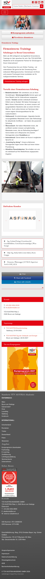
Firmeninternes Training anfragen (16, 81)
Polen (4, 438)
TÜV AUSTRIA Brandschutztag (16, 328)
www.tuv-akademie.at (11, 513)
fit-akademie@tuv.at (12, 307)
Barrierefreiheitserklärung (10, 566)
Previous (6, 220)
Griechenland (6, 425)
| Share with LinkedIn (23, 282)
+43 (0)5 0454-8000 (10, 509)
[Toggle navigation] (5, 12)
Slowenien (5, 441)
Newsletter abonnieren (23, 37)
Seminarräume (7, 459)
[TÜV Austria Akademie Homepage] (6, 4)
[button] (4, 180)
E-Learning (5, 452)
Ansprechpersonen (8, 550)
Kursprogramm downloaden (11, 447)
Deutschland (6, 434)
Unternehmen (6, 461)
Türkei (4, 431)
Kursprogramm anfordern (23, 33)
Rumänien (5, 428)
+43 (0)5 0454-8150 (12, 305)
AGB (3, 563)
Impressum (5, 553)
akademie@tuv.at (9, 511)
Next (39, 220)
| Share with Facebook (23, 278)
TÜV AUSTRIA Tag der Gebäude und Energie (21, 336)
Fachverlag (5, 450)
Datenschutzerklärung (9, 557)
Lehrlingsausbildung (9, 457)
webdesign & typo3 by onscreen (13, 574)
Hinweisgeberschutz (9, 560)
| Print (23, 274)
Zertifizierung (6, 454)
